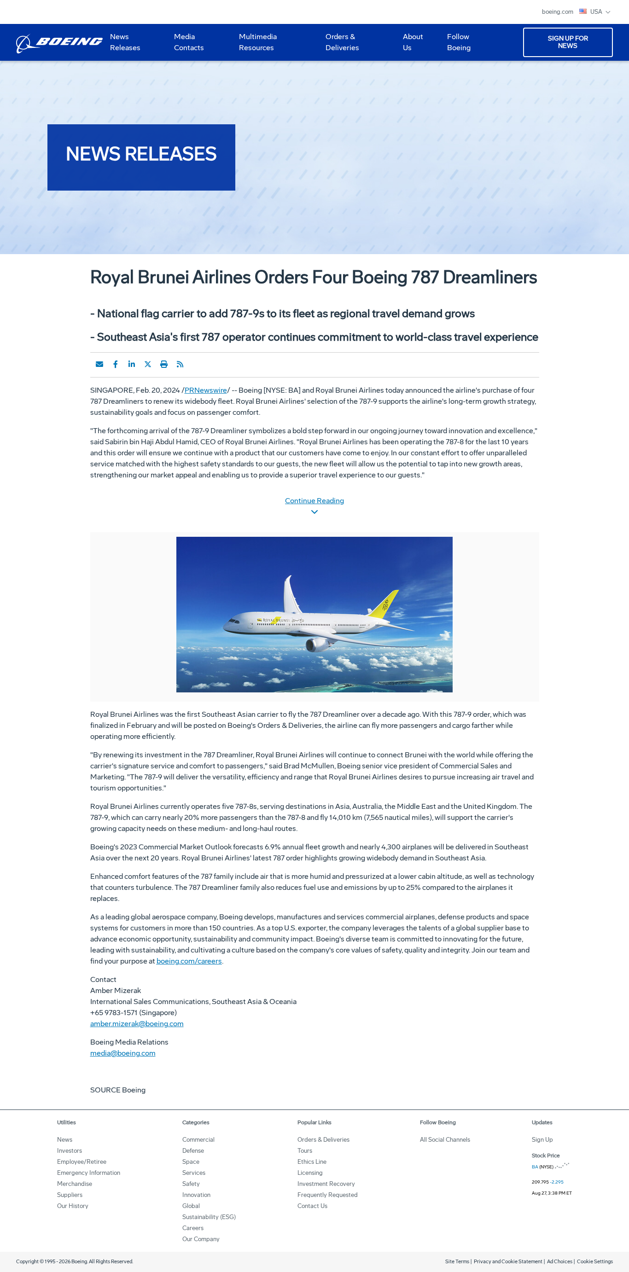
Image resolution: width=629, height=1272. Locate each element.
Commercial (198, 1139)
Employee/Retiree (81, 1161)
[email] (99, 364)
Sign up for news (568, 42)
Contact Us (312, 1205)
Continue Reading (314, 500)
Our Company (201, 1239)
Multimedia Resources (254, 45)
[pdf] (196, 364)
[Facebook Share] (115, 364)
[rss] (180, 364)
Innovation (196, 1194)
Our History (72, 1205)
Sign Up (542, 1139)
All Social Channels (445, 1139)
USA (597, 11)
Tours (304, 1150)
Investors (69, 1150)
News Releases (125, 42)
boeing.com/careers (189, 961)
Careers (193, 1228)
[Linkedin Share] (132, 364)
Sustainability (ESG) (209, 1217)
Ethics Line (311, 1161)
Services (193, 1172)
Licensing (310, 1172)
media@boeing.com (123, 1053)
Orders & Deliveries (338, 45)
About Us (409, 45)
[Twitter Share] (148, 364)
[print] (164, 364)
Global (191, 1205)
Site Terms (457, 1262)
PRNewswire (206, 390)
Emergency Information (88, 1172)
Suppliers (69, 1194)
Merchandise (74, 1183)
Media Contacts (189, 42)
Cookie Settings (595, 1262)
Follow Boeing (459, 42)
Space (190, 1161)
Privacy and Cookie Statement (508, 1262)
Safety (191, 1183)
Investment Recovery (326, 1183)
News (64, 1139)
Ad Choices (559, 1262)
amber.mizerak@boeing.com (137, 1023)
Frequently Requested (327, 1194)
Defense (193, 1150)
